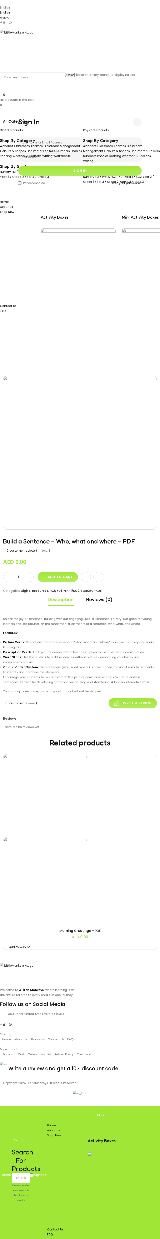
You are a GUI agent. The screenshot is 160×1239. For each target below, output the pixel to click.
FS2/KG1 (56, 591)
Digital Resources (34, 591)
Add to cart (60, 577)
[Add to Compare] (86, 577)
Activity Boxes (55, 217)
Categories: (11, 591)
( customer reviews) (21, 550)
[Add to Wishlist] (98, 577)
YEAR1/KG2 (71, 591)
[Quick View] (70, 920)
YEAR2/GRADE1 (91, 591)
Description (61, 599)
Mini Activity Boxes (140, 217)
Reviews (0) (99, 599)
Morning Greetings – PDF (80, 930)
